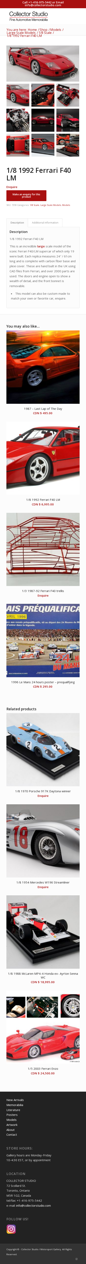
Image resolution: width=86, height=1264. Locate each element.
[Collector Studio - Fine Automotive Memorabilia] (35, 16)
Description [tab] (17, 222)
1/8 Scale (34, 204)
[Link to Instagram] (77, 1259)
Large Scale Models (50, 204)
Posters (12, 1115)
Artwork (11, 1125)
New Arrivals (15, 1100)
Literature (13, 1110)
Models (66, 204)
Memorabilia (14, 1105)
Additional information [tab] (45, 222)
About (10, 1130)
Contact (11, 1134)
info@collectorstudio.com (43, 5)
